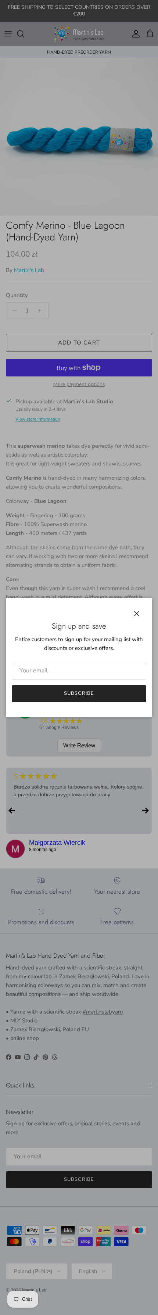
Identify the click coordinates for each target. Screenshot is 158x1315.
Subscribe (79, 693)
